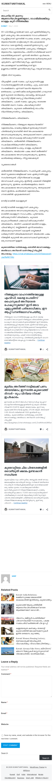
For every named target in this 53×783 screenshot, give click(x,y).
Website (5, 724)
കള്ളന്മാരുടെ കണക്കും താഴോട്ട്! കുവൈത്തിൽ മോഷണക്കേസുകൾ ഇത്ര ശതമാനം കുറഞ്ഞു (32, 631)
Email (4, 713)
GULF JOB (30, 778)
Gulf (18, 774)
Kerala (40, 774)
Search (4, 753)
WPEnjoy (26, 770)
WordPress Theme (37, 767)
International (32, 774)
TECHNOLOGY (10, 778)
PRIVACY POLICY (41, 778)
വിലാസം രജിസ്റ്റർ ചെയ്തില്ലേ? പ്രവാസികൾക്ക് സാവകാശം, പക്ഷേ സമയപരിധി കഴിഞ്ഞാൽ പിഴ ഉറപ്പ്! (32, 621)
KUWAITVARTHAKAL (13, 3)
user (14, 576)
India (23, 774)
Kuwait (4, 26)
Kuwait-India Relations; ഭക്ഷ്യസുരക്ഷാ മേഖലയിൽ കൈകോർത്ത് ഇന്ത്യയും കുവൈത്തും (34, 597)
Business (20, 778)
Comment (6, 674)
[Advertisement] (26, 542)
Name (4, 702)
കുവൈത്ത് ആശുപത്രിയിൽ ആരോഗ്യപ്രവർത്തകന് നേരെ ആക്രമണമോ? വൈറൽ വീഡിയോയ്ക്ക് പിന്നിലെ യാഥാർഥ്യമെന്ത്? (30, 610)
